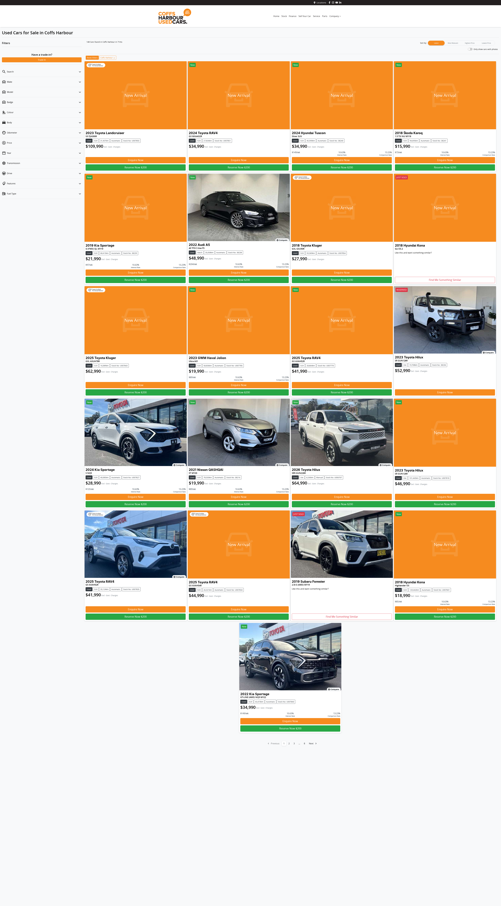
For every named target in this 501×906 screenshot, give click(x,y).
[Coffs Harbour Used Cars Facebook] (330, 2)
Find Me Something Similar (445, 280)
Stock (284, 16)
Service (316, 16)
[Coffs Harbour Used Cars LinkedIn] (340, 2)
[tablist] (461, 43)
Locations (321, 2)
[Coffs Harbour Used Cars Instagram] (333, 2)
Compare (283, 240)
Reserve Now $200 (135, 167)
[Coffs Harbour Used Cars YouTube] (337, 2)
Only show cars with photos (486, 49)
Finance (292, 16)
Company (334, 16)
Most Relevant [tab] (453, 43)
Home (276, 16)
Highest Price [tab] (470, 43)
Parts (324, 16)
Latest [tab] (436, 43)
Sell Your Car (305, 16)
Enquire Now (135, 160)
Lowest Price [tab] (486, 43)
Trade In (42, 59)
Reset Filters (92, 57)
